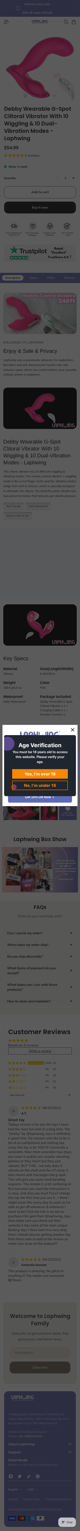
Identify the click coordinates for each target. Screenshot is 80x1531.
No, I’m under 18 (40, 785)
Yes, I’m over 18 (40, 773)
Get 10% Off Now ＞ (40, 797)
